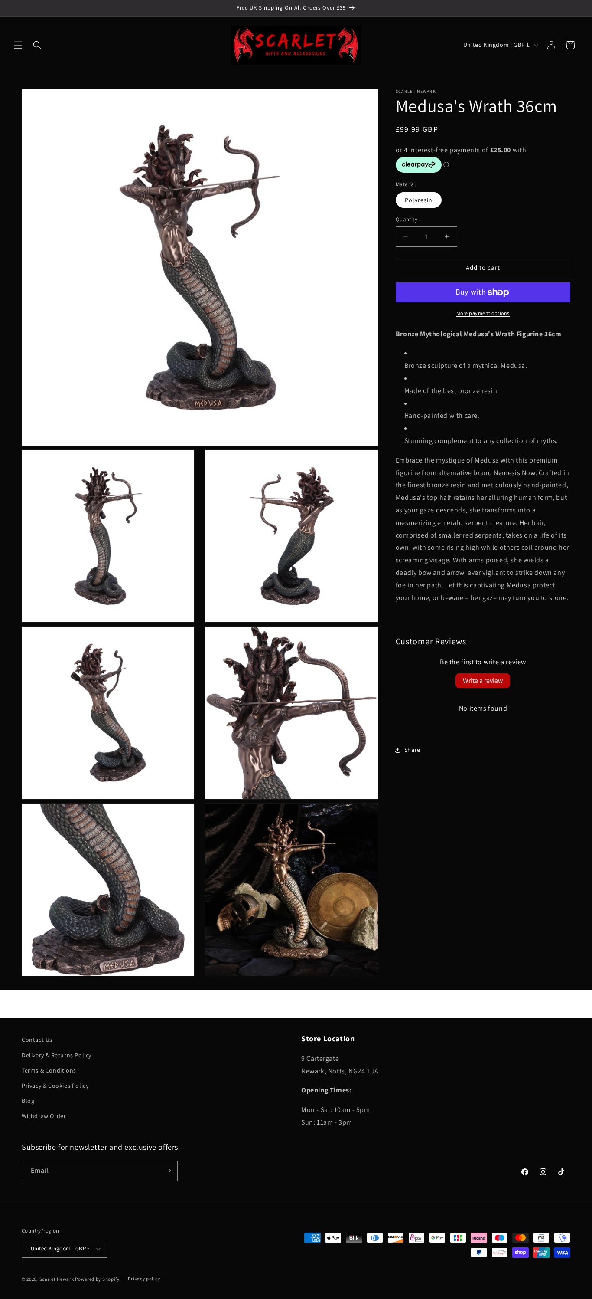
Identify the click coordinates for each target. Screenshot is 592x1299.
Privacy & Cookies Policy (55, 1085)
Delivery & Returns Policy (56, 1055)
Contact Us (37, 1039)
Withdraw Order (44, 1116)
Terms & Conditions (49, 1070)
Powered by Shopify (97, 1279)
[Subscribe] (167, 1171)
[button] (18, 45)
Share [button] (412, 750)
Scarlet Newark (56, 1279)
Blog (28, 1101)
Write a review (483, 681)
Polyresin (419, 200)
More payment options (483, 313)
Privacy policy (144, 1279)
